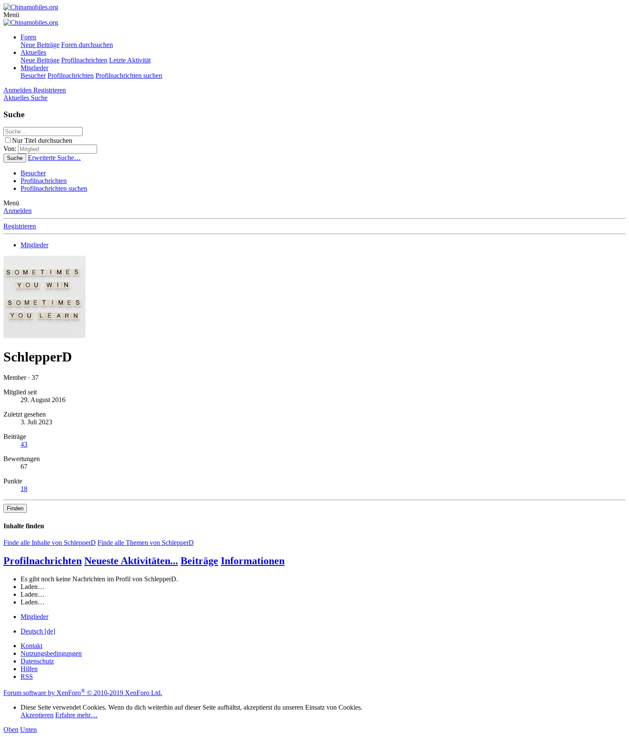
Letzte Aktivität (130, 60)
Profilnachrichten (84, 60)
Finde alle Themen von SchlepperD (146, 542)
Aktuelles (33, 52)
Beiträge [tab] (199, 560)
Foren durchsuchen (87, 44)
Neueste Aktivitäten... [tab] (131, 560)
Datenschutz (37, 661)
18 (24, 488)
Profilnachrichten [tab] (42, 560)
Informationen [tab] (253, 560)
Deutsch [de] (38, 631)
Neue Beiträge (40, 44)
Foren (28, 37)
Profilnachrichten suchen (128, 75)
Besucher (33, 75)
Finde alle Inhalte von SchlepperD (49, 542)
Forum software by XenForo (82, 692)
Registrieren (19, 226)
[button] (11, 14)
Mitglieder (34, 67)
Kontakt (31, 645)
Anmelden (17, 210)
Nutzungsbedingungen (51, 653)
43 (24, 444)
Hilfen (29, 668)
